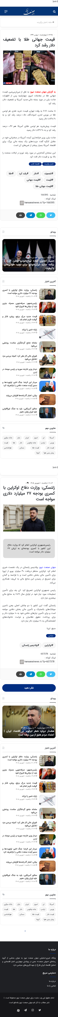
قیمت (49, 180)
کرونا (38, 452)
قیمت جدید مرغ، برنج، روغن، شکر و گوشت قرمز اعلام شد (19, 318)
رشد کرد (23, 173)
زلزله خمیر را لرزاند (29, 329)
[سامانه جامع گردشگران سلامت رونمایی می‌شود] (47, 346)
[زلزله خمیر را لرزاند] (47, 333)
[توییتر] (50, 215)
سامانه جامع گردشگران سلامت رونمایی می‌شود (19, 344)
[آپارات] (18, 1010)
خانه (50, 22)
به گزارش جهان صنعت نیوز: (43, 92)
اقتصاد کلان (35, 164)
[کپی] (22, 203)
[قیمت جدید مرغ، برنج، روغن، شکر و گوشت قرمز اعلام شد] (47, 320)
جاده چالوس (31, 442)
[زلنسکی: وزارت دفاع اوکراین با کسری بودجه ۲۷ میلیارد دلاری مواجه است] (47, 294)
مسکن (21, 447)
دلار (35, 173)
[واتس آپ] (40, 215)
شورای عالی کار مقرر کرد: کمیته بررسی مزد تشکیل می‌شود (19, 357)
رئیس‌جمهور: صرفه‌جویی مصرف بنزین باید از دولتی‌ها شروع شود (19, 305)
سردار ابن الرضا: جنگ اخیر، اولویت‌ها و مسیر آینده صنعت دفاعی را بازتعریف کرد (19, 384)
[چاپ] (20, 215)
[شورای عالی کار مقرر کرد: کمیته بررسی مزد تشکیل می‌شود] (47, 360)
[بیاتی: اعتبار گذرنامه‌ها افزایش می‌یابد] (47, 399)
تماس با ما (51, 985)
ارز (43, 437)
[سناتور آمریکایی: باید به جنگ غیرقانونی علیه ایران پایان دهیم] (47, 412)
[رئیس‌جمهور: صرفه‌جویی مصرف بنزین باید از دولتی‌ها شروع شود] (47, 307)
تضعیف (48, 173)
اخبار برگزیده (42, 22)
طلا (10, 173)
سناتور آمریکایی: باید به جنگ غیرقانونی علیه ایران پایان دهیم (19, 410)
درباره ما (52, 981)
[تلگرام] (30, 215)
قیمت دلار (50, 447)
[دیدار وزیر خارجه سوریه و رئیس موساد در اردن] (47, 373)
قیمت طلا (35, 447)
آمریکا (52, 437)
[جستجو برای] (54, 12)
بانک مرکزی (8, 437)
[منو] (5, 12)
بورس (52, 442)
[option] (29, 255)
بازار (18, 437)
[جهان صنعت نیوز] (29, 11)
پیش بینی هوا (49, 452)
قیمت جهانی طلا (43, 186)
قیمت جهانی (33, 180)
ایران (27, 437)
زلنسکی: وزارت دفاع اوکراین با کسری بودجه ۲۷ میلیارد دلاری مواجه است (19, 291)
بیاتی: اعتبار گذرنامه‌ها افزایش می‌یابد (21, 395)
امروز (36, 437)
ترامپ (43, 442)
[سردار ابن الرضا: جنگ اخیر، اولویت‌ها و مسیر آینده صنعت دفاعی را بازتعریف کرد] (47, 386)
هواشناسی (7, 447)
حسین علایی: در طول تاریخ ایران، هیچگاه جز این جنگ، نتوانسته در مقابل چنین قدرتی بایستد (29, 264)
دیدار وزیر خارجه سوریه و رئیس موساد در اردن (19, 371)
